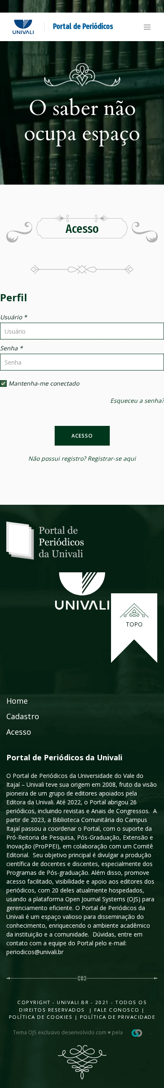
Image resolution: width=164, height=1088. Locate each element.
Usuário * (13, 317)
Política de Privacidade (118, 1017)
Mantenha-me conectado (43, 383)
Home (17, 701)
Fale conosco (116, 1010)
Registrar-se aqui (111, 458)
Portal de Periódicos (83, 26)
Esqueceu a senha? (137, 400)
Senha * (11, 348)
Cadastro (22, 716)
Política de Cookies (41, 1017)
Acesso (82, 435)
